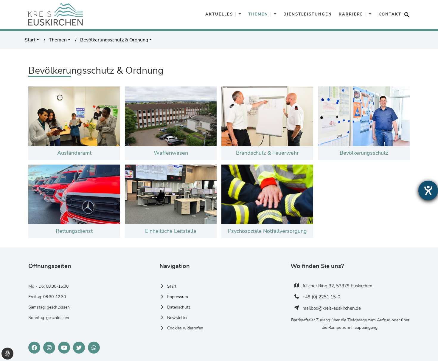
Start (171, 286)
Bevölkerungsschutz (364, 153)
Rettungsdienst (74, 231)
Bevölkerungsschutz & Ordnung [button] (113, 40)
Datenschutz (178, 307)
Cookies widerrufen (185, 328)
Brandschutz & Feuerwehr (267, 153)
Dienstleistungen (307, 14)
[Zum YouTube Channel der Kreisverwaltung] (64, 348)
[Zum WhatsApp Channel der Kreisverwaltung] (94, 348)
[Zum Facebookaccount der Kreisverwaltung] (34, 348)
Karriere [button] (351, 14)
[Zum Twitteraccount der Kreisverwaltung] (79, 348)
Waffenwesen (171, 153)
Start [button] (30, 40)
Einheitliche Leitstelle (170, 231)
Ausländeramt (74, 153)
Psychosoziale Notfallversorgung (267, 231)
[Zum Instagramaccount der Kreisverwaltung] (49, 348)
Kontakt (389, 14)
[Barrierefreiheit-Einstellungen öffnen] (428, 190)
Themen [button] (258, 14)
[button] (239, 14)
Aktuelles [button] (219, 14)
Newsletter (177, 317)
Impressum (177, 297)
